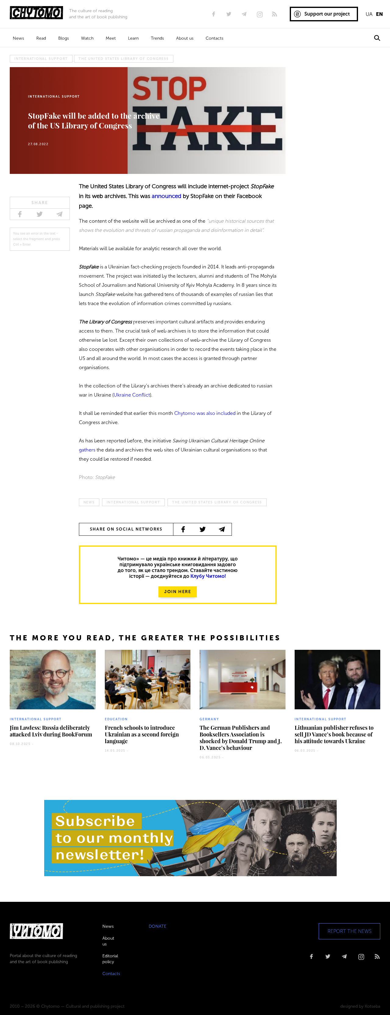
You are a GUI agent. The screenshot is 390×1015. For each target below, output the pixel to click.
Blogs (63, 38)
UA (369, 14)
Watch (87, 38)
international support (41, 59)
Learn (133, 38)
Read (41, 38)
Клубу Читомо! (208, 576)
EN (379, 14)
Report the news (349, 931)
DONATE (157, 926)
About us (184, 38)
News (18, 38)
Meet (111, 38)
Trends (157, 38)
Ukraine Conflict (132, 395)
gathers (87, 450)
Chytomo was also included (205, 413)
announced (166, 196)
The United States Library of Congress (124, 59)
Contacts (214, 38)
